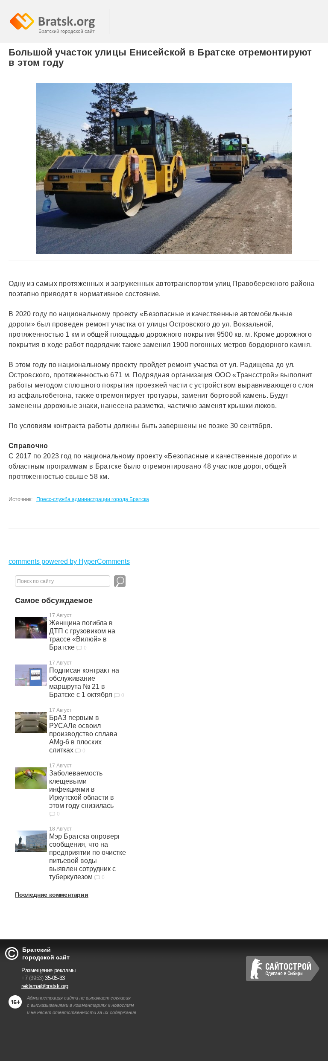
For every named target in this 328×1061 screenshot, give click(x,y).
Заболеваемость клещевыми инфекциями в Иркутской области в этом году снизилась (81, 789)
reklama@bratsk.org (44, 986)
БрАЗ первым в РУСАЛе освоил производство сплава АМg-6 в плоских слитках (83, 734)
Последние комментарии (51, 894)
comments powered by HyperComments (69, 561)
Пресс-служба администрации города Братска (92, 499)
